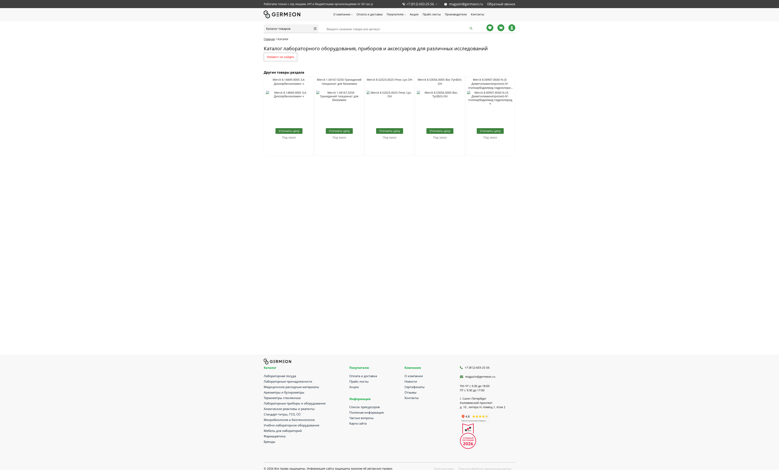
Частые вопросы (361, 418)
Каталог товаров (278, 29)
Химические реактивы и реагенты (289, 409)
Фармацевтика (274, 436)
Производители (456, 14)
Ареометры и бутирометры (284, 392)
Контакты (477, 14)
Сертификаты (415, 387)
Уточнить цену (289, 131)
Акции (414, 14)
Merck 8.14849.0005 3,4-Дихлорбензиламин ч (289, 82)
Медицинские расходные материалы (291, 387)
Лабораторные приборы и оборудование (295, 403)
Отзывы (410, 392)
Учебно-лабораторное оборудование (291, 425)
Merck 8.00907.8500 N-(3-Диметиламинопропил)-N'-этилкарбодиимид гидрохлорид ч (490, 84)
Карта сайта (358, 423)
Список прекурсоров (364, 407)
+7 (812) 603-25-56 (420, 4)
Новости (411, 381)
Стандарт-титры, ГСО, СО (282, 414)
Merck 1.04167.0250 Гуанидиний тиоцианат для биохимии (339, 82)
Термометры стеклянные (282, 398)
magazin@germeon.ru (466, 4)
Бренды (269, 442)
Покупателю (395, 14)
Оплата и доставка (369, 14)
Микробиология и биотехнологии (289, 420)
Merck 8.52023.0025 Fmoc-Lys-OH (389, 80)
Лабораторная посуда (280, 376)
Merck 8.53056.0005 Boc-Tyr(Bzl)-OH (440, 82)
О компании (341, 14)
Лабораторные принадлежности (288, 381)
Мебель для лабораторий (283, 431)
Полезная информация (366, 412)
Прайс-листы (432, 14)
